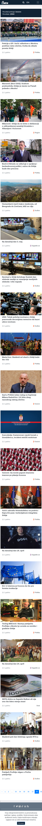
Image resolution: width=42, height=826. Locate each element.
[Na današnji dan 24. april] (21, 650)
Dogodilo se (35, 246)
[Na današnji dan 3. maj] (21, 228)
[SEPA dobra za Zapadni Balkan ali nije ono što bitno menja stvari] (21, 686)
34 (20, 792)
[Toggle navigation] (38, 2)
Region (37, 132)
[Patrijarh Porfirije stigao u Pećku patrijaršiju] (21, 759)
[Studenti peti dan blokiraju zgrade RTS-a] (21, 723)
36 (28, 792)
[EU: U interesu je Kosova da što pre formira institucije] (21, 572)
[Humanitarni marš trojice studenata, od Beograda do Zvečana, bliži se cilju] (21, 190)
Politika (37, 52)
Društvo (37, 210)
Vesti (38, 705)
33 (16, 792)
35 (24, 792)
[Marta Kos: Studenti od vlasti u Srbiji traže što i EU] (21, 344)
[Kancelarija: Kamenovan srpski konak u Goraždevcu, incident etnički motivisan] (21, 421)
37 (33, 792)
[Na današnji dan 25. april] (21, 537)
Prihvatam (21, 823)
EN (28, 2)
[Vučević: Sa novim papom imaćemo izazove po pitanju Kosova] (21, 459)
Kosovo (37, 404)
